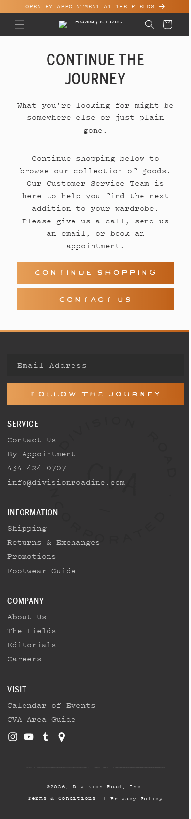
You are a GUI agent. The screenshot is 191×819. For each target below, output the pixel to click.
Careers (24, 658)
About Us (27, 616)
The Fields (31, 630)
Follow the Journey (91, 394)
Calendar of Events (51, 704)
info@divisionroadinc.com (66, 481)
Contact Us (92, 299)
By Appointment (41, 453)
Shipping (27, 527)
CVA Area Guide (41, 718)
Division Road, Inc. (105, 786)
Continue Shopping (92, 273)
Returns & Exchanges (53, 541)
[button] (19, 24)
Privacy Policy (133, 798)
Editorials (31, 644)
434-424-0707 (36, 467)
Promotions (31, 556)
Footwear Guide (41, 570)
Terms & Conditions (58, 798)
